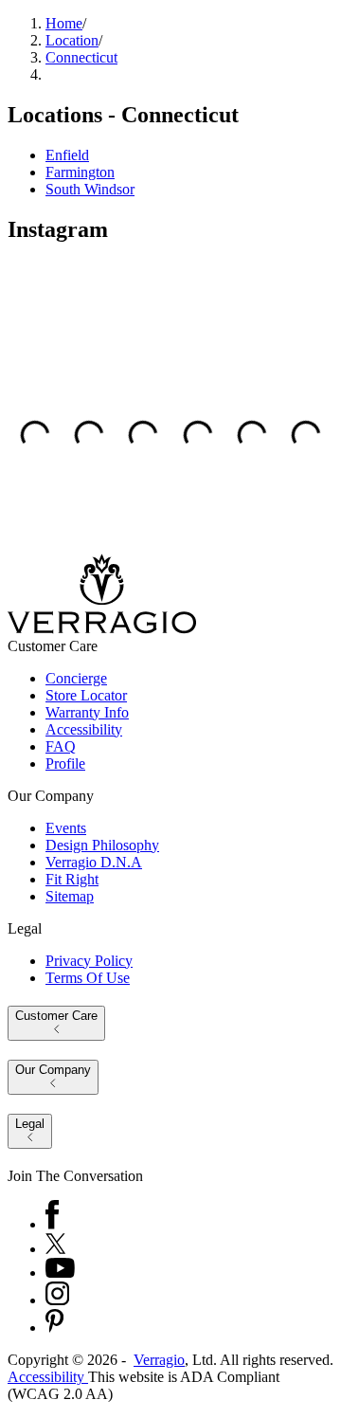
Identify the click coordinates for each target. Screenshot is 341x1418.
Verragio (159, 1360)
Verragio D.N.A (93, 862)
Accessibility (83, 729)
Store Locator (86, 695)
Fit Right (72, 879)
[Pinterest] (54, 1327)
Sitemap (69, 896)
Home (63, 23)
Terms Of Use (87, 978)
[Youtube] (60, 1272)
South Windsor (90, 189)
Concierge (76, 678)
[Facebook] (52, 1224)
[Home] (102, 629)
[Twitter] (55, 1249)
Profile (65, 763)
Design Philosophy (102, 845)
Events (65, 828)
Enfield (67, 155)
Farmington (80, 172)
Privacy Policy (89, 961)
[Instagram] (57, 1300)
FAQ (60, 746)
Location (72, 40)
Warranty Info (87, 712)
